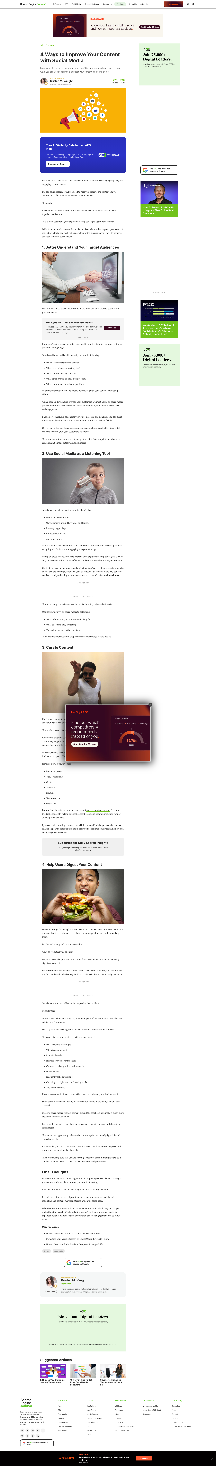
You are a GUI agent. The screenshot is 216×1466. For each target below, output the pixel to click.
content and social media (75, 210)
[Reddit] (33, 1436)
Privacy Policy (177, 1422)
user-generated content (98, 810)
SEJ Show (119, 1422)
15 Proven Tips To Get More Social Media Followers (81, 1382)
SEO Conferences (122, 1430)
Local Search (92, 1410)
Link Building (91, 1406)
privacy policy (94, 1344)
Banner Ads (147, 1414)
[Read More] (159, 310)
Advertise (144, 4)
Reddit (89, 1434)
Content (46, 1251)
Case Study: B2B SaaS (152, 1410)
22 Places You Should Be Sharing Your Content (52, 1381)
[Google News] (22, 1430)
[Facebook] (38, 1430)
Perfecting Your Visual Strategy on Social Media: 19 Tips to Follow (77, 1239)
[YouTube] (33, 1430)
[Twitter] (43, 1430)
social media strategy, (110, 1178)
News (60, 1406)
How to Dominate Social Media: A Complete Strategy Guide (74, 1244)
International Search (94, 1418)
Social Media (58, 1251)
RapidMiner (66, 1284)
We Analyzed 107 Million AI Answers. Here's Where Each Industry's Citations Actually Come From (159, 329)
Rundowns (119, 1410)
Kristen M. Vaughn (61, 81)
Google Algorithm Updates (125, 1426)
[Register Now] (159, 192)
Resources (107, 4)
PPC (88, 1426)
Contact (175, 1414)
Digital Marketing (92, 4)
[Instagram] (27, 1436)
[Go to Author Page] (44, 81)
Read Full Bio (51, 1291)
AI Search (57, 4)
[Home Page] (33, 4)
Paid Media (76, 4)
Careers (175, 1418)
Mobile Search (92, 1414)
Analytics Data (92, 1430)
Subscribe (176, 1406)
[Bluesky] (22, 1436)
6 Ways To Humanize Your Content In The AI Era (111, 1382)
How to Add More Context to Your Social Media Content (73, 1233)
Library (117, 1414)
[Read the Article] (53, 1371)
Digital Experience (65, 1426)
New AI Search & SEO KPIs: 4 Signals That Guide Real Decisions (159, 210)
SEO (66, 4)
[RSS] (38, 1436)
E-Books (118, 1418)
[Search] (193, 4)
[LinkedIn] (27, 1430)
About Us (133, 4)
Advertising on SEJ (150, 1406)
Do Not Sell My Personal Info (183, 1426)
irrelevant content (82, 420)
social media (56, 191)
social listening (107, 545)
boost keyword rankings (53, 571)
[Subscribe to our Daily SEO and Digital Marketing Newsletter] (188, 4)
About (174, 1410)
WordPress (62, 1430)
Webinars (120, 4)
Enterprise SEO (92, 1422)
